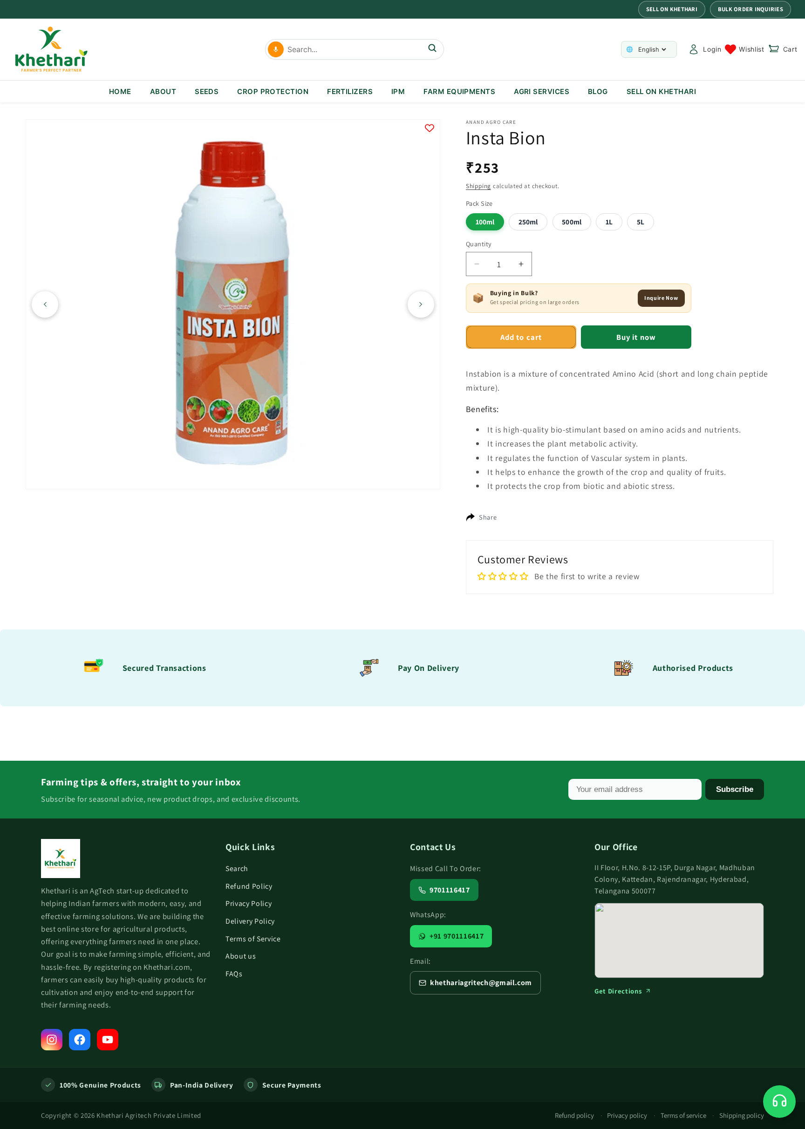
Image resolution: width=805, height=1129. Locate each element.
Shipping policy (741, 1115)
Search (236, 868)
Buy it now (636, 337)
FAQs (234, 974)
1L (609, 221)
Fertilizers (350, 91)
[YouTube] (107, 1039)
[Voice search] (276, 49)
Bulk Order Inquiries (750, 9)
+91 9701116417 (457, 936)
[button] (783, 49)
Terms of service (683, 1115)
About (163, 91)
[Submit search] (432, 49)
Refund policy (574, 1115)
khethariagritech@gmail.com (481, 982)
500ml (571, 221)
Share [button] (488, 517)
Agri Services (541, 91)
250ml (528, 221)
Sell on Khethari (671, 9)
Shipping (478, 186)
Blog (598, 91)
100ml (485, 221)
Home (120, 91)
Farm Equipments (459, 91)
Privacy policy (627, 1115)
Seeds (206, 91)
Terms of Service (253, 939)
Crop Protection (272, 91)
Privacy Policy (248, 903)
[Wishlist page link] (744, 49)
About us (240, 956)
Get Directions (618, 991)
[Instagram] (51, 1039)
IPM (398, 91)
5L (640, 221)
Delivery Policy (250, 921)
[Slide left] (45, 304)
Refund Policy (249, 886)
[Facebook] (79, 1039)
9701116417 (450, 890)
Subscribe (734, 789)
